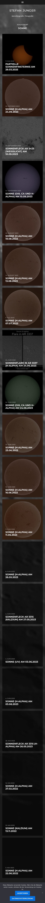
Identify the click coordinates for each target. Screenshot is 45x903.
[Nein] (42, 893)
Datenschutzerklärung (22, 898)
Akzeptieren (22, 893)
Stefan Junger (22, 10)
